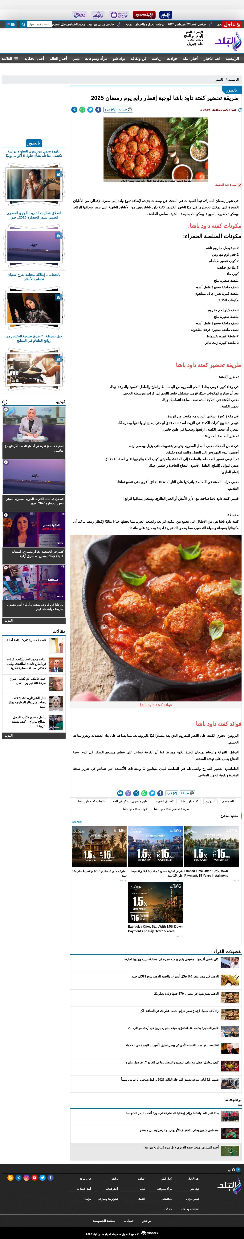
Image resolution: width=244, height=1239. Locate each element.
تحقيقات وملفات (190, 1209)
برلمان (87, 1198)
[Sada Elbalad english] (79, 15)
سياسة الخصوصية (104, 1220)
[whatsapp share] (82, 110)
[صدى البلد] (228, 40)
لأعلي (232, 1170)
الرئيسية (232, 58)
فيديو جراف (192, 1198)
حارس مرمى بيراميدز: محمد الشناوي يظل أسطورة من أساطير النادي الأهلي (150, 24)
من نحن (147, 1220)
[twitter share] (90, 110)
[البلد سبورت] (144, 15)
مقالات (168, 1209)
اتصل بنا (128, 1220)
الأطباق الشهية (165, 801)
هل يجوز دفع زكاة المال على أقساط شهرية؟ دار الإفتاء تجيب (53, 24)
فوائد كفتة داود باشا (135, 809)
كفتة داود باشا (190, 801)
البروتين (210, 801)
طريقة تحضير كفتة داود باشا (171, 809)
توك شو (119, 58)
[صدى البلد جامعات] (119, 15)
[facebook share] (98, 110)
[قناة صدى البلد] (166, 15)
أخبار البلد (190, 58)
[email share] (74, 110)
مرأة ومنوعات (96, 58)
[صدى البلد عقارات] (98, 15)
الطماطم (228, 801)
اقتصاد (141, 1198)
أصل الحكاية (34, 58)
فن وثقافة (139, 58)
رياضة (156, 58)
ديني (76, 58)
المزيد (9, 620)
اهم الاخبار (212, 58)
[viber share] (128, 793)
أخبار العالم (58, 58)
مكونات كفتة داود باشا (92, 801)
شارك (107, 109)
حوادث (172, 58)
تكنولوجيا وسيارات (108, 1198)
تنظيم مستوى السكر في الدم (131, 801)
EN (12, 24)
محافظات (166, 1198)
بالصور (219, 79)
